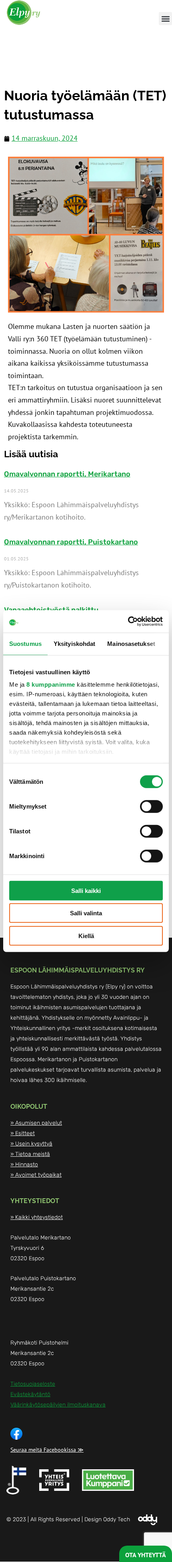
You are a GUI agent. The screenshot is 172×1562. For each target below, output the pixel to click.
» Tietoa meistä (30, 1154)
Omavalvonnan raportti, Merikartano (67, 474)
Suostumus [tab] (25, 643)
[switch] (151, 806)
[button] (165, 18)
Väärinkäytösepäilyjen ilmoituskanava (58, 1404)
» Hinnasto (24, 1164)
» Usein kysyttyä (31, 1143)
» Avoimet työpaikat (36, 1175)
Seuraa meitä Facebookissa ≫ (47, 1449)
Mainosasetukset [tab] (131, 643)
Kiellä (86, 935)
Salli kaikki (86, 890)
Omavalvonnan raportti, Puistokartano (71, 542)
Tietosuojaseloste (32, 1384)
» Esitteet (22, 1133)
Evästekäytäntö (30, 1394)
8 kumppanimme (50, 684)
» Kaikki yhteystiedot (36, 1217)
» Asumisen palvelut (36, 1123)
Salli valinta (86, 913)
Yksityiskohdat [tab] (74, 643)
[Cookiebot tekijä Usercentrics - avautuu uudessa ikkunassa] (128, 621)
